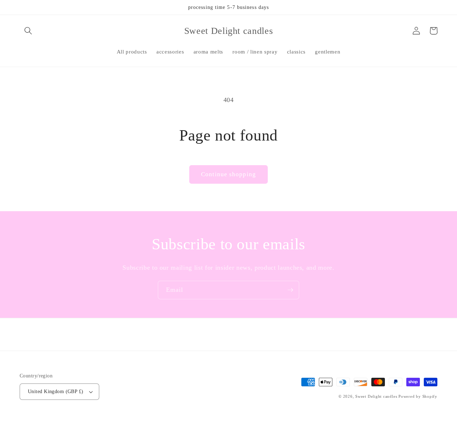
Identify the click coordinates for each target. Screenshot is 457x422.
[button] (28, 30)
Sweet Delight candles (376, 396)
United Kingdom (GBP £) (56, 391)
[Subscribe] (290, 290)
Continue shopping (228, 174)
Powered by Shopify (417, 396)
